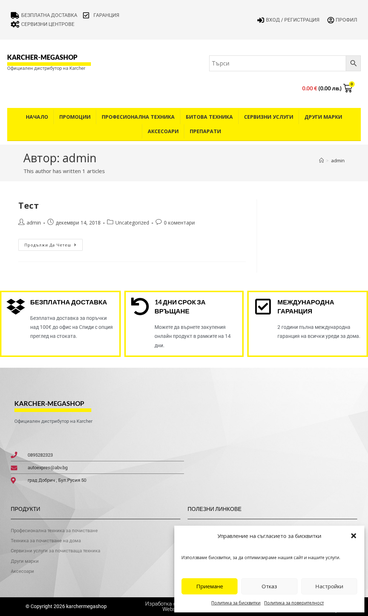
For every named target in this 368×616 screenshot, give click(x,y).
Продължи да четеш (53, 243)
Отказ (269, 586)
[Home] (321, 160)
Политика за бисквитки (236, 603)
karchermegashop (86, 606)
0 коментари (179, 222)
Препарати (205, 131)
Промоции (75, 116)
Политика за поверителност (294, 603)
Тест (28, 205)
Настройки (329, 586)
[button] (353, 535)
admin (338, 160)
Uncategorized (132, 222)
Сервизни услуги (268, 116)
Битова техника (209, 116)
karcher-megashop (42, 57)
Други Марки (323, 116)
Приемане (209, 586)
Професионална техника (138, 116)
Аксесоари (163, 131)
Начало (37, 116)
